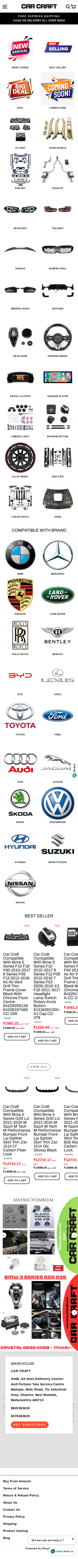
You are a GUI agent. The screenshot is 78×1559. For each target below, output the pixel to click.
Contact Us (11, 1509)
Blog (6, 1538)
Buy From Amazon (17, 1481)
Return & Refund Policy (21, 1495)
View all (39, 1066)
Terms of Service (16, 1488)
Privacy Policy (14, 1516)
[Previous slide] (3, 1235)
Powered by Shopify (39, 1548)
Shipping (10, 1524)
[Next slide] (74, 1235)
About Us (10, 1502)
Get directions (30, 1424)
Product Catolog (15, 1531)
